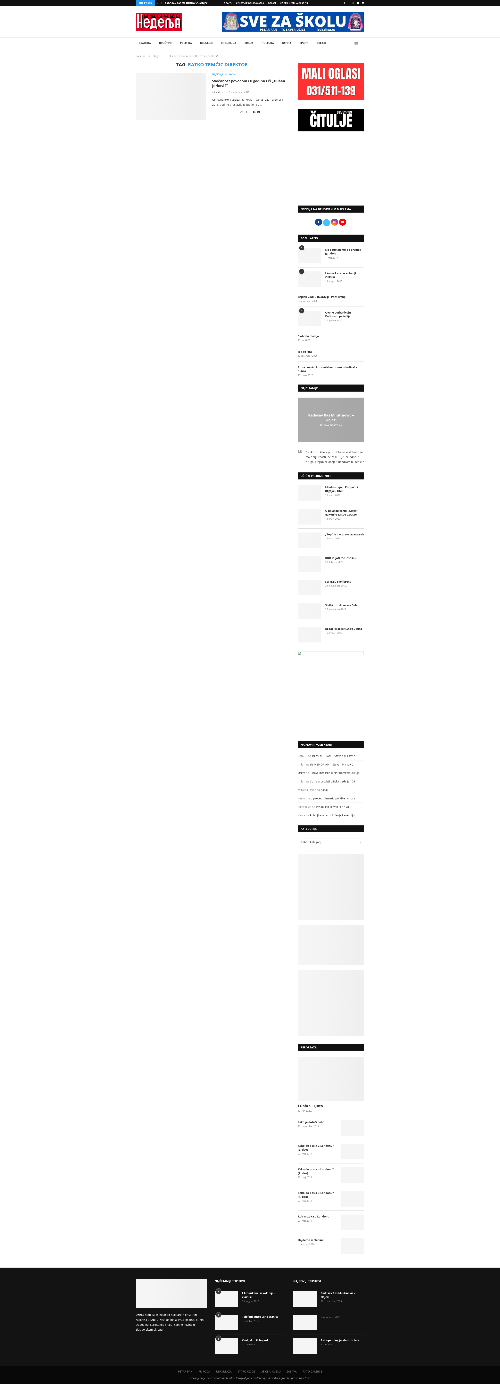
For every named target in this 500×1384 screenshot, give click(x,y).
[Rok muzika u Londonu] (352, 1222)
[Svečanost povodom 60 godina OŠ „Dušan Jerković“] (171, 96)
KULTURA (268, 43)
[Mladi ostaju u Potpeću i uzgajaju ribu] (309, 493)
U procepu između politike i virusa (333, 798)
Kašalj (325, 790)
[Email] (363, 3)
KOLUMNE (206, 43)
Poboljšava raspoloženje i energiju (332, 815)
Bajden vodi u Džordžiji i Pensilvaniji (322, 297)
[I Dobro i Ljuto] (331, 1079)
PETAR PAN (185, 1371)
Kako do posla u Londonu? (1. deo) (316, 1195)
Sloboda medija (308, 336)
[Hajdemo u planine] (352, 1246)
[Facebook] (344, 3)
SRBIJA (249, 43)
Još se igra (305, 352)
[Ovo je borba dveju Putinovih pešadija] (309, 318)
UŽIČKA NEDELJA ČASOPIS (294, 3)
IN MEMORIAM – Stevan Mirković (333, 756)
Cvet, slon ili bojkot (255, 1340)
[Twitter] (348, 3)
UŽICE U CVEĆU (271, 1371)
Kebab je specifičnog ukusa (343, 629)
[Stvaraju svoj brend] (309, 587)
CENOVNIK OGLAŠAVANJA (250, 3)
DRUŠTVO (165, 43)
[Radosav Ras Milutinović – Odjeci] (305, 1299)
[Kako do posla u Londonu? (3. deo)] (352, 1151)
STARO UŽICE (246, 1371)
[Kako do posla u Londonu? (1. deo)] (352, 1199)
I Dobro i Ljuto (310, 1105)
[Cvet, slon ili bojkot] (226, 1346)
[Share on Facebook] (246, 112)
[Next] (161, 3)
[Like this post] (241, 112)
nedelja (219, 92)
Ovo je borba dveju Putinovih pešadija (338, 314)
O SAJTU (228, 3)
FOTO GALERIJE (312, 1371)
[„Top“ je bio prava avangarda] (309, 540)
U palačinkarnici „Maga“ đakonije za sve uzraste (341, 513)
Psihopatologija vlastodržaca (340, 1340)
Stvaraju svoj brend (338, 581)
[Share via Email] (258, 112)
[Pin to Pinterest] (254, 112)
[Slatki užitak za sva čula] (309, 611)
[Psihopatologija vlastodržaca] (305, 1346)
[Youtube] (358, 3)
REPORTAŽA (224, 1371)
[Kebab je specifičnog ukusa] (309, 634)
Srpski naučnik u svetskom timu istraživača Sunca (327, 369)
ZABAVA (292, 1371)
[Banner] (331, 1003)
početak (140, 56)
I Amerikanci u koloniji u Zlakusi (341, 275)
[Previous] (157, 3)
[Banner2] (331, 945)
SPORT (304, 43)
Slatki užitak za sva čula (341, 605)
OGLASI (272, 3)
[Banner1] (331, 887)
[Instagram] (353, 3)
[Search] (362, 43)
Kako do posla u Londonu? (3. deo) (316, 1147)
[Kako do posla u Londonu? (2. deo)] (352, 1175)
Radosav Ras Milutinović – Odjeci (186, 3)
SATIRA (286, 43)
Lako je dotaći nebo (311, 1122)
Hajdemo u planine (310, 1240)
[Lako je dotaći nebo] (352, 1128)
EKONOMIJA (228, 43)
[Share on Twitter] (250, 112)
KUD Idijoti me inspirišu (341, 558)
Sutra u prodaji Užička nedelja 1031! (333, 781)
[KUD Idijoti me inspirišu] (309, 564)
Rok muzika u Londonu (313, 1216)
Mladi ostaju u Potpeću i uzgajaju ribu (341, 489)
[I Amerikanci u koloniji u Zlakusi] (309, 279)
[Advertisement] (331, 170)
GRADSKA (145, 43)
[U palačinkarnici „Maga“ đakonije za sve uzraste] (309, 517)
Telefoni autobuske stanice (260, 1316)
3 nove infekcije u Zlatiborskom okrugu (335, 773)
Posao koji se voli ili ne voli (333, 807)
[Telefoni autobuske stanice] (226, 1322)
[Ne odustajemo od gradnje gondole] (309, 255)
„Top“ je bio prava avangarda (344, 534)
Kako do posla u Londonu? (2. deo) (316, 1171)
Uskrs (301, 773)
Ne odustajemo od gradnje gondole (343, 251)
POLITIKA (186, 43)
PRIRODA (204, 1371)
